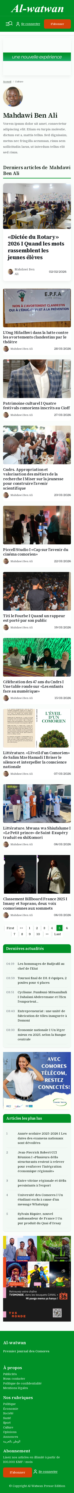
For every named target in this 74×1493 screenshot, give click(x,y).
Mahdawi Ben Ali (25, 272)
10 (38, 934)
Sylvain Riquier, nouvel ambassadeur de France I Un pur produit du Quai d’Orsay (40, 1218)
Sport (6, 1422)
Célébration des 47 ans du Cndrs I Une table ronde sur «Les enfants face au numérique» (33, 687)
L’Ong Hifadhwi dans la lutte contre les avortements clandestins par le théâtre (35, 337)
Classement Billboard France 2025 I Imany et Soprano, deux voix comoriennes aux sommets (35, 904)
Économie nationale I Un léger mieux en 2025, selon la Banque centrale (42, 1034)
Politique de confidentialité (22, 1383)
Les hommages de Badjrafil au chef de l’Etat (41, 966)
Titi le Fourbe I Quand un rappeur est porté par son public (34, 618)
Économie (10, 1408)
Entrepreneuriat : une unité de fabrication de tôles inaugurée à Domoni (42, 1015)
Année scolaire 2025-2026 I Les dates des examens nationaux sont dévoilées (42, 1138)
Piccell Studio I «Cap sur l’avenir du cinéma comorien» (35, 552)
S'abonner (57, 24)
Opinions (10, 1432)
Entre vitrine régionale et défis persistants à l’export (42, 1183)
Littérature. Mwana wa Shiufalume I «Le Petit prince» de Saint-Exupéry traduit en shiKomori (37, 833)
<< (21, 928)
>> (47, 934)
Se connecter (30, 24)
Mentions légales (15, 1388)
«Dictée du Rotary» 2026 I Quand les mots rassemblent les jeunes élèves (36, 247)
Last (57, 934)
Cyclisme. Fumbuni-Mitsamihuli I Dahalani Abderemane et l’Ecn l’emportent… (42, 996)
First (10, 928)
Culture (8, 1427)
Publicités (10, 1374)
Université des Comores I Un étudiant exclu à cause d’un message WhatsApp (40, 1199)
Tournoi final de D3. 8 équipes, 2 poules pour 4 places (42, 980)
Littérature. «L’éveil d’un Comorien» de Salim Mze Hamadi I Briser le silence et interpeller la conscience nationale (36, 759)
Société (8, 1413)
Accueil (7, 81)
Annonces (10, 1436)
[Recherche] (10, 23)
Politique (9, 1404)
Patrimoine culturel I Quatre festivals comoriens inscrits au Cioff (36, 406)
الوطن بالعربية (11, 1441)
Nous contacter (14, 1378)
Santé (7, 1418)
